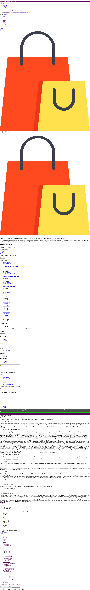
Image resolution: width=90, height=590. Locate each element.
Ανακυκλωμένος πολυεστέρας (9, 345)
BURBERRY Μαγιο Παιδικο (10, 266)
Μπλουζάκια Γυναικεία (10, 563)
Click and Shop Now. (26, 12)
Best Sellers (5, 582)
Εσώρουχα (5, 572)
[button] (2, 3)
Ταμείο (4, 379)
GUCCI (5, 296)
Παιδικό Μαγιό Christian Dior (11, 276)
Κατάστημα (5, 17)
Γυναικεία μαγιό (8, 24)
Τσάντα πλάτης (8, 556)
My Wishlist (5, 380)
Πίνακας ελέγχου (6, 377)
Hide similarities (7, 507)
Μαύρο (4, 339)
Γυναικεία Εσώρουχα (9, 574)
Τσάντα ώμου (8, 551)
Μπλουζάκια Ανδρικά (9, 568)
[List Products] (2, 253)
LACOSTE (6, 315)
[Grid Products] (1, 253)
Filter (3, 251)
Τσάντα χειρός (8, 554)
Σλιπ (9, 577)
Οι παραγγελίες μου (7, 378)
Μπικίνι (9, 559)
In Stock (5, 361)
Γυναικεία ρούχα (6, 562)
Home (4, 16)
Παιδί (4, 21)
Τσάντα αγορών (8, 553)
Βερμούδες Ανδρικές (9, 569)
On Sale (5, 362)
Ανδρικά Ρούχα (6, 566)
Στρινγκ (9, 575)
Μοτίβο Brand (6, 350)
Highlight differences (8, 508)
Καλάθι (4, 382)
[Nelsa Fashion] (3, 14)
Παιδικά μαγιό (8, 26)
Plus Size (4, 578)
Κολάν (6, 564)
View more (42, 410)
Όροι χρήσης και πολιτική (8, 384)
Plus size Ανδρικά (9, 579)
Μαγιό (4, 23)
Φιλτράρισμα (27, 328)
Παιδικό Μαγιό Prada (9, 286)
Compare (4, 262)
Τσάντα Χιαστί (8, 552)
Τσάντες (4, 22)
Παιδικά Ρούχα (6, 570)
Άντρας (4, 20)
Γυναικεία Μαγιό (8, 558)
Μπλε (4, 340)
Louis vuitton (6, 306)
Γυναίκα (4, 18)
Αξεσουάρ (5, 581)
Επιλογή (8, 262)
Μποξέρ (4, 356)
